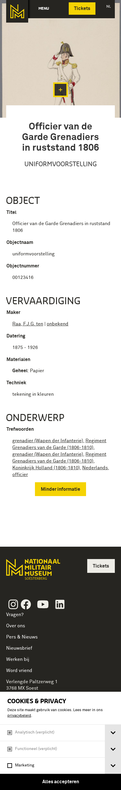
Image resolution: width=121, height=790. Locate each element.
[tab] (113, 733)
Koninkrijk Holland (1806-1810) (46, 467)
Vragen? (14, 614)
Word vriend (19, 670)
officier (20, 474)
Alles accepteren (60, 781)
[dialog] (60, 741)
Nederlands (95, 467)
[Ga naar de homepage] (17, 11)
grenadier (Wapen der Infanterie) (47, 440)
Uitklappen (60, 89)
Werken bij (17, 659)
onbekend (57, 324)
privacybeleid (19, 716)
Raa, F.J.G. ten (27, 324)
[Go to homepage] (32, 572)
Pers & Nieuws (22, 637)
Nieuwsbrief (19, 648)
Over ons (15, 625)
